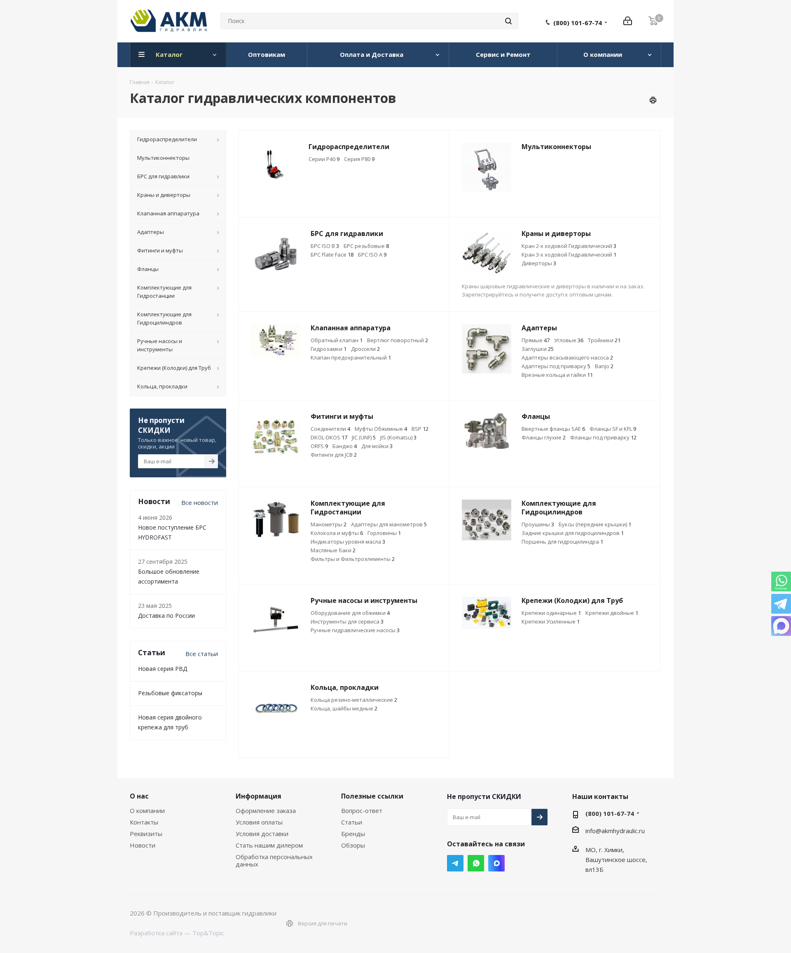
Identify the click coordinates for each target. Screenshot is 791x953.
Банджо (344, 446)
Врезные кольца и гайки (557, 374)
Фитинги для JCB (334, 454)
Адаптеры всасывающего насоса (567, 357)
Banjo (604, 366)
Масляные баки (333, 550)
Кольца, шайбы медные (344, 708)
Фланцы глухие (544, 437)
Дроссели (365, 349)
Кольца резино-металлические (354, 699)
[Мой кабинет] (627, 21)
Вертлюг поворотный (397, 340)
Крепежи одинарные (551, 613)
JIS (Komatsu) (398, 437)
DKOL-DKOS (329, 437)
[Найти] (508, 21)
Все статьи (201, 653)
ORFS (319, 446)
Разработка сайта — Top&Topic (177, 933)
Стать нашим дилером (269, 845)
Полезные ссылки (372, 796)
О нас (139, 796)
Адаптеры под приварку (556, 366)
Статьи (351, 822)
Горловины (384, 533)
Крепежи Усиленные (551, 621)
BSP (420, 428)
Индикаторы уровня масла (348, 541)
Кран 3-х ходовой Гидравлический (569, 254)
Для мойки (377, 446)
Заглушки (538, 349)
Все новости (199, 502)
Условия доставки (262, 833)
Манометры (328, 524)
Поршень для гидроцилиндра (562, 541)
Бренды (353, 833)
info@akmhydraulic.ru (615, 831)
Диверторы (539, 263)
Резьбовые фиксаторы (170, 693)
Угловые (568, 340)
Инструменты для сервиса (347, 621)
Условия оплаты (259, 822)
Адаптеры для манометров (389, 524)
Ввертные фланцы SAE (553, 428)
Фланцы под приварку (603, 437)
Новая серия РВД (162, 669)
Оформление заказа (266, 810)
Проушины (538, 524)
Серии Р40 (324, 159)
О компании (147, 810)
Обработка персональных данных (274, 860)
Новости (142, 845)
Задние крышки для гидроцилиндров (573, 533)
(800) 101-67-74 (577, 22)
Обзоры (353, 845)
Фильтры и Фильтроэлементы (353, 559)
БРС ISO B (325, 246)
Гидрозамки (328, 349)
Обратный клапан (337, 340)
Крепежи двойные (611, 613)
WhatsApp (476, 863)
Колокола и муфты (337, 533)
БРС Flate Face (332, 254)
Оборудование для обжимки (350, 613)
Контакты (144, 822)
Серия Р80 (359, 159)
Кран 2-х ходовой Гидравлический (569, 246)
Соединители (330, 428)
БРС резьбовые (366, 246)
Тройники (604, 340)
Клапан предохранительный (351, 357)
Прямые (536, 340)
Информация (258, 796)
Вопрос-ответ (361, 810)
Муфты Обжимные (381, 428)
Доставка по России (166, 615)
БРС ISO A (372, 254)
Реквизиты (146, 833)
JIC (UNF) (364, 437)
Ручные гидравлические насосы (355, 630)
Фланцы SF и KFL (613, 428)
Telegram (455, 863)
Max (496, 863)
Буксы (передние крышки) (595, 524)
